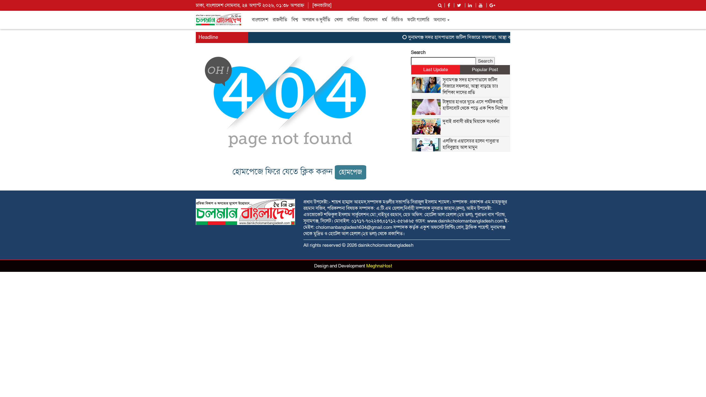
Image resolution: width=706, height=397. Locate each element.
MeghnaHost (379, 266)
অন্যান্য (440, 20)
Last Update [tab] (435, 69)
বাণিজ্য (353, 20)
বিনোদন (370, 20)
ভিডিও (397, 20)
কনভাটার (322, 5)
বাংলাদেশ (260, 20)
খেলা (339, 20)
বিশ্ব (295, 20)
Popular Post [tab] (485, 69)
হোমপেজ (350, 172)
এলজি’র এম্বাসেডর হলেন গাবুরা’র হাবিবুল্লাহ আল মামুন (471, 144)
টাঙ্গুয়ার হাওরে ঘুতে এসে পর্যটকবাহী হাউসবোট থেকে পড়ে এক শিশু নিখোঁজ (475, 105)
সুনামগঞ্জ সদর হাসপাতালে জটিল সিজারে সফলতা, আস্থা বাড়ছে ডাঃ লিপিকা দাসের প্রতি (479, 37)
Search (418, 52)
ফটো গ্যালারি (418, 20)
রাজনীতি (280, 20)
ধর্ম (384, 20)
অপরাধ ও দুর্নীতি (316, 20)
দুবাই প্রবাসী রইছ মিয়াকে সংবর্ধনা (471, 121)
